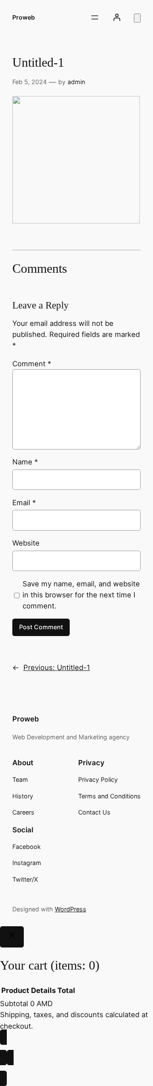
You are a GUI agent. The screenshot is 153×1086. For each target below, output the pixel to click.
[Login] (117, 17)
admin (76, 81)
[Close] (12, 936)
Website (26, 543)
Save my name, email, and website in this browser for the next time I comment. (81, 595)
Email (24, 502)
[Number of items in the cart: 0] (137, 18)
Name (25, 462)
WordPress (70, 909)
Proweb (23, 17)
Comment (31, 363)
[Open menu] (95, 17)
